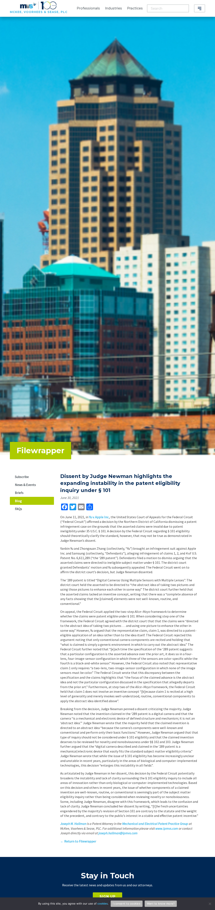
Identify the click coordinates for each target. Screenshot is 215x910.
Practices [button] (135, 8)
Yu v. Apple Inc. (99, 517)
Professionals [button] (88, 8)
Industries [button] (113, 8)
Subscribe (22, 477)
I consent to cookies (126, 903)
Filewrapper (40, 450)
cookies (102, 903)
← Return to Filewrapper (78, 841)
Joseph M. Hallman (73, 823)
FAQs (18, 509)
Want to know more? (161, 903)
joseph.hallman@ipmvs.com (118, 833)
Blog (18, 501)
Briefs (19, 493)
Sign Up (107, 896)
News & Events (25, 485)
